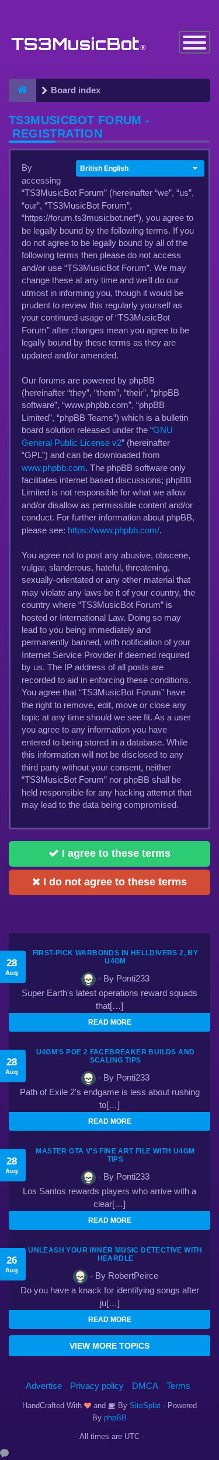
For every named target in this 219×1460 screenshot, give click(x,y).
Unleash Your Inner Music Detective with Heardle (115, 1254)
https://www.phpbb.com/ (113, 530)
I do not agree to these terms (113, 882)
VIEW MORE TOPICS (109, 1345)
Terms (178, 1386)
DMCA (145, 1386)
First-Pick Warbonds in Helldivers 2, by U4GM (116, 957)
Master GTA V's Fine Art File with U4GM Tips (115, 1155)
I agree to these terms (115, 853)
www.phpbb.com (53, 468)
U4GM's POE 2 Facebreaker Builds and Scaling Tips (115, 1056)
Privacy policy (97, 1386)
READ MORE (109, 1022)
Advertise (44, 1386)
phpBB (115, 1417)
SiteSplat (144, 1405)
